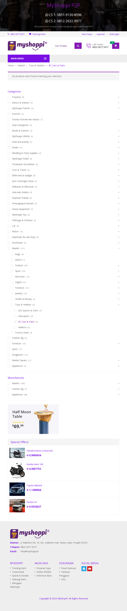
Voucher (16, 113)
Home (11, 65)
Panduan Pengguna (64, 573)
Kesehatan (17, 242)
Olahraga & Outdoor (22, 220)
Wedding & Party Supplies (25, 153)
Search (78, 46)
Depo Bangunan (20, 125)
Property (16, 97)
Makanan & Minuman (23, 186)
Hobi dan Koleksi (20, 192)
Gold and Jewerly (20, 141)
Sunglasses (17, 354)
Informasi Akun (44, 575)
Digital (18, 282)
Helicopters (24, 316)
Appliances (17, 365)
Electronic (20, 276)
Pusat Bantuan (68, 568)
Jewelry (18, 293)
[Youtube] (89, 568)
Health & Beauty (23, 298)
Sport (18, 270)
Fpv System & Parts (28, 310)
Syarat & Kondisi (20, 575)
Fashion (19, 265)
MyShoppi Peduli (20, 158)
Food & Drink (22, 332)
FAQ (63, 579)
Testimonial (18, 571)
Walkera (22, 327)
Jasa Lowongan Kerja (22, 181)
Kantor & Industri (20, 102)
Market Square (19, 360)
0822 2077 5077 (100, 47)
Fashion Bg (17, 337)
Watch (18, 259)
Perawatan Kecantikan (23, 164)
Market (21, 65)
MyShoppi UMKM (21, 136)
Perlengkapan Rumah (22, 203)
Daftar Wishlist (44, 571)
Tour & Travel (19, 169)
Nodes (15, 147)
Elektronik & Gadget (22, 175)
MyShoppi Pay (19, 214)
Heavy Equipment (21, 209)
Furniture (19, 287)
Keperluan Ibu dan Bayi (23, 237)
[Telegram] (83, 568)
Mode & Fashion (20, 130)
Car (13, 225)
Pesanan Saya (44, 568)
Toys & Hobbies (37, 65)
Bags (17, 254)
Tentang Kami (19, 568)
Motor (15, 231)
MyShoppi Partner (21, 108)
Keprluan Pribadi (20, 197)
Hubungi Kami (19, 579)
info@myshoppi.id (29, 551)
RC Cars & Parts (26, 321)
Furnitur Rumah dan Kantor (25, 119)
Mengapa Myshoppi (16, 585)
